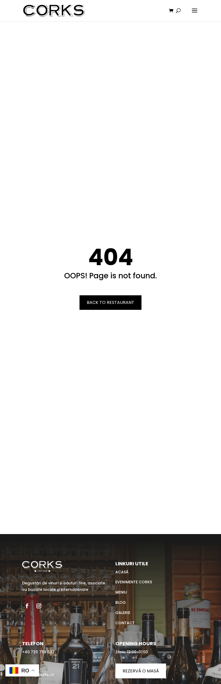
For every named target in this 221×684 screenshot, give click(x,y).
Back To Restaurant (110, 302)
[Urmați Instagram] (39, 606)
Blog (120, 602)
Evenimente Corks (133, 582)
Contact (125, 623)
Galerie (122, 612)
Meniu (121, 592)
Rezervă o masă (141, 671)
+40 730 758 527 (38, 652)
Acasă (122, 572)
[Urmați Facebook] (27, 606)
